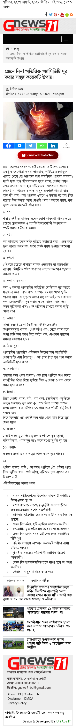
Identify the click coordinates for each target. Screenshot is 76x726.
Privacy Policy (17, 703)
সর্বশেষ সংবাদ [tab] (15, 581)
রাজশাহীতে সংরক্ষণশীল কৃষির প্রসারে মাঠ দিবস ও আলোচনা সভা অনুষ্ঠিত (49, 643)
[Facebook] (8, 146)
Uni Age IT (63, 721)
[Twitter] (31, 146)
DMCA (28, 699)
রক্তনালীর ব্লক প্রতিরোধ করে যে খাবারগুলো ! (41, 529)
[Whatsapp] (42, 146)
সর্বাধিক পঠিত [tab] (40, 581)
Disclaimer (14, 699)
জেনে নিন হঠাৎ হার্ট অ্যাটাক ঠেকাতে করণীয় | (41, 524)
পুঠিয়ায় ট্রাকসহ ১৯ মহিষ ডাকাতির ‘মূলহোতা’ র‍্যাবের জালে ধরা (49, 611)
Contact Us (31, 694)
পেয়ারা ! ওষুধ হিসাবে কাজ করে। (34, 572)
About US (14, 694)
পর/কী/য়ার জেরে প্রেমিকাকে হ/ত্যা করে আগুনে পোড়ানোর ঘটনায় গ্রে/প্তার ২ (48, 626)
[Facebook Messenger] (19, 146)
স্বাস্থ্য (17, 49)
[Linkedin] (53, 146)
